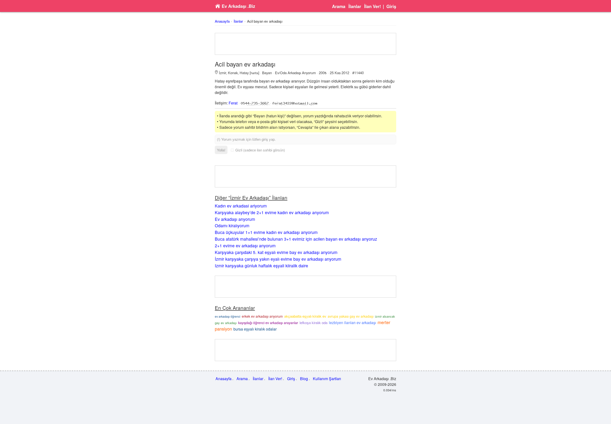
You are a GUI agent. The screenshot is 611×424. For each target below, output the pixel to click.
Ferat (233, 103)
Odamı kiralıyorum (232, 225)
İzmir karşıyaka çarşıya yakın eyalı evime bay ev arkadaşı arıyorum (278, 259)
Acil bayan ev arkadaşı (264, 21)
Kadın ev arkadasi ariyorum (241, 206)
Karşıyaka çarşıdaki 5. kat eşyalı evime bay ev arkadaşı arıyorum (276, 252)
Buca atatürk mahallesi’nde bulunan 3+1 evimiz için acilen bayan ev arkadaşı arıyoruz (296, 239)
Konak (233, 72)
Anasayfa (222, 21)
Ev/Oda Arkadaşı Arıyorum (295, 72)
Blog (304, 378)
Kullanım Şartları (327, 378)
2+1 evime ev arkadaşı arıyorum (245, 245)
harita (254, 73)
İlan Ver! (372, 6)
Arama (338, 6)
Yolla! (221, 149)
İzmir (222, 72)
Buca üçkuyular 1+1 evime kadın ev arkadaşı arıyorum (266, 232)
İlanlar (354, 6)
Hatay (244, 72)
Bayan (267, 72)
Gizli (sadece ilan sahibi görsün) (260, 149)
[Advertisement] (305, 44)
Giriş (391, 6)
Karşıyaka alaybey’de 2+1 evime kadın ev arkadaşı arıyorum (272, 212)
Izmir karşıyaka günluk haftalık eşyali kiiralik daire (261, 266)
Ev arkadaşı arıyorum (235, 219)
